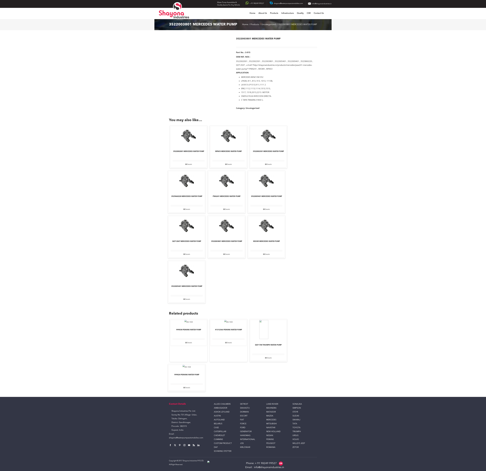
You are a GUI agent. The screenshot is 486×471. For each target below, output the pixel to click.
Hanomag (245, 436)
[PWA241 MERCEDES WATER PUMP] (227, 181)
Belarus (218, 424)
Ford (242, 428)
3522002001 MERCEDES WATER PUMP (188, 151)
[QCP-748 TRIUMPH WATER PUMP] (268, 330)
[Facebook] (170, 445)
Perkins (270, 439)
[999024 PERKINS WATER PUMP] (187, 367)
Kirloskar (245, 447)
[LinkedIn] (198, 445)
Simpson (296, 408)
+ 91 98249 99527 (266, 463)
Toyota (296, 428)
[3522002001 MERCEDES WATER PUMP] (189, 136)
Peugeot (270, 443)
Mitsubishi (271, 424)
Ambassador (220, 408)
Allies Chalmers (222, 404)
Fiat (242, 420)
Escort (244, 416)
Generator (246, 432)
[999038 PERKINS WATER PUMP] (189, 322)
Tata (294, 424)
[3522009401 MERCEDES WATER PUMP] (266, 181)
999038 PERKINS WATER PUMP (188, 330)
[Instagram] (184, 445)
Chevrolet (219, 436)
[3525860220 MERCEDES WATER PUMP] (187, 181)
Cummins (218, 439)
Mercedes (271, 420)
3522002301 (254, 61)
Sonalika (297, 404)
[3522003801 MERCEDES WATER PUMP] (227, 226)
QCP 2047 (240, 65)
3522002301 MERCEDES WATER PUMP (268, 151)
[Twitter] (175, 445)
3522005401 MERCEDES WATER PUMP (186, 286)
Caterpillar (220, 432)
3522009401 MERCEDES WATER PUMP (266, 196)
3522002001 (241, 61)
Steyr (295, 412)
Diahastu (245, 408)
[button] (327, 13)
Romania (270, 447)
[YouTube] (189, 445)
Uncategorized (252, 108)
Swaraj (296, 420)
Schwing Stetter (222, 451)
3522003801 (267, 61)
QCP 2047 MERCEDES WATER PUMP (186, 241)
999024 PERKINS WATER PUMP (186, 375)
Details (189, 164)
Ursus (295, 436)
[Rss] (194, 445)
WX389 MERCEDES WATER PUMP (266, 241)
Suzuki (295, 416)
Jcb (242, 443)
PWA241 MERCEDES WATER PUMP (226, 196)
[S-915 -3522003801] (200, 63)
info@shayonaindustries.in (322, 4)
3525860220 (306, 61)
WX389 (261, 69)
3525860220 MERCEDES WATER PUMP (186, 196)
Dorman (244, 412)
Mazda (269, 416)
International (247, 439)
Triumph (296, 432)
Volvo (295, 439)
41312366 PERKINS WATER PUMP (228, 330)
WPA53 (269, 69)
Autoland (219, 420)
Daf (216, 447)
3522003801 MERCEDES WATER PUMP (226, 241)
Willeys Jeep (298, 443)
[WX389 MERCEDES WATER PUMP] (266, 226)
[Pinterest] (180, 445)
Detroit (244, 404)
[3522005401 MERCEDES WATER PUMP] (187, 271)
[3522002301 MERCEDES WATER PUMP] (268, 136)
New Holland (273, 432)
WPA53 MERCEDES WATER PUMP (228, 151)
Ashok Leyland (221, 412)
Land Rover (272, 404)
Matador (271, 412)
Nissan (269, 436)
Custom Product (223, 443)
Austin (217, 416)
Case (216, 428)
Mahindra (271, 408)
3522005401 (280, 61)
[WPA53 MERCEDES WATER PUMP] (228, 136)
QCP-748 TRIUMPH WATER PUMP (268, 345)
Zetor (295, 447)
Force (243, 424)
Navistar (270, 428)
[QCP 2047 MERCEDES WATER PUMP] (187, 226)
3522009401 (293, 61)
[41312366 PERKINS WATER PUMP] (228, 322)
